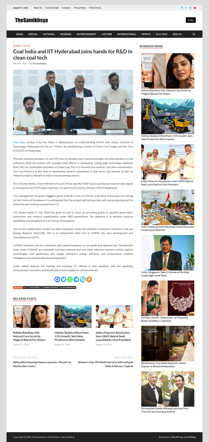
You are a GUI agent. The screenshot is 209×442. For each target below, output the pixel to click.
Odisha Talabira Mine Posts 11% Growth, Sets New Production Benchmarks (71, 336)
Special (32, 34)
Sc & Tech (161, 34)
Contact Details (52, 8)
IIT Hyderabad (67, 287)
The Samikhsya (39, 63)
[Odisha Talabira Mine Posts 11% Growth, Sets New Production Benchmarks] (73, 328)
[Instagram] (190, 7)
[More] (89, 279)
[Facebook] (182, 7)
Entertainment (86, 34)
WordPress (177, 437)
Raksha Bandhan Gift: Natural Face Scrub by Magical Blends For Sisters (29, 336)
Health (177, 34)
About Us (38, 8)
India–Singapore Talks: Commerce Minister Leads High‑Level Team (165, 274)
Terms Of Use (95, 8)
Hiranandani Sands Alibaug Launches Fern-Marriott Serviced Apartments (165, 410)
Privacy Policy (80, 8)
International (126, 34)
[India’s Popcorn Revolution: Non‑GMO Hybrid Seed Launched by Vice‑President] (114, 328)
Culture (107, 34)
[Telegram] (76, 279)
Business (65, 34)
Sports (146, 34)
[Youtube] (195, 7)
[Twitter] (186, 7)
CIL (25, 287)
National (49, 34)
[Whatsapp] (70, 279)
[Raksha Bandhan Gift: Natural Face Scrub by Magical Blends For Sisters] (31, 328)
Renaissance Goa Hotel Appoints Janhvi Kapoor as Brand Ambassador (163, 364)
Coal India (34, 287)
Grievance (66, 8)
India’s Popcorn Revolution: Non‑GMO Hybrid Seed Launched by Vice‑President (113, 336)
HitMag (191, 437)
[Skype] (83, 279)
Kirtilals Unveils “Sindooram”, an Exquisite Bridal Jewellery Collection (164, 319)
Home (19, 34)
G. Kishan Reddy (50, 287)
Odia (191, 20)
